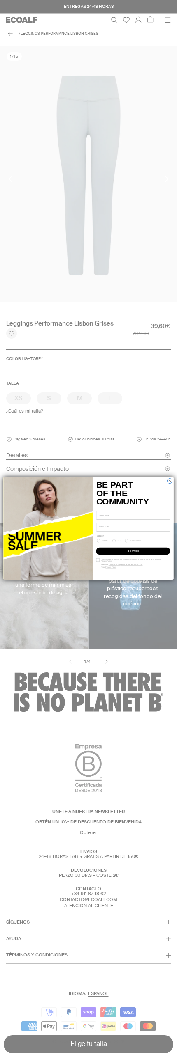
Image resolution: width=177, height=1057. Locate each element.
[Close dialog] (169, 481)
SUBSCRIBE (133, 551)
